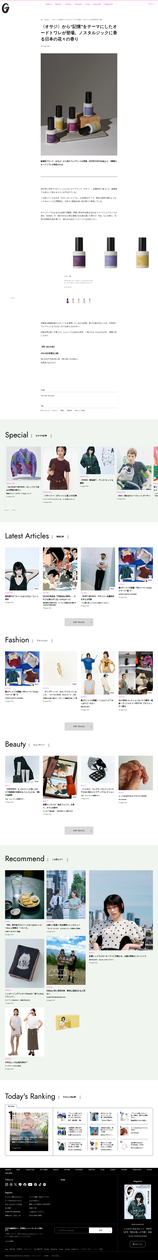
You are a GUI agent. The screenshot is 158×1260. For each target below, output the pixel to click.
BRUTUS (12, 1249)
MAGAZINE (8, 1173)
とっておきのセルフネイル (13, 1200)
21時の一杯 (32, 1208)
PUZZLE (149, 1170)
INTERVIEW (79, 1170)
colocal (67, 1249)
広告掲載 (46, 1256)
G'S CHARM (44, 1170)
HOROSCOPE (137, 1170)
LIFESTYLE (91, 1170)
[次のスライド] (10, 510)
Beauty (47, 19)
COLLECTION (30, 1170)
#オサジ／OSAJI (80, 410)
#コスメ (55, 410)
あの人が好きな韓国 (35, 1215)
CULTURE (67, 1170)
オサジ (58, 161)
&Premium (54, 1249)
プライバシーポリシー (29, 1234)
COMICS (113, 1170)
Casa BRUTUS (38, 1249)
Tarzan (61, 1249)
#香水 (62, 410)
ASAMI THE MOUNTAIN (12, 1212)
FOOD (102, 1170)
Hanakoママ (75, 1249)
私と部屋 (8, 1208)
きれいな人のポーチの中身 (13, 1204)
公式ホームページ (48, 362)
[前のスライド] (7, 510)
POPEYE (19, 1249)
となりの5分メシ (34, 1200)
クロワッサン (28, 1249)
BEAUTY (56, 1170)
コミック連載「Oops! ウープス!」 (39, 1197)
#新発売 (69, 410)
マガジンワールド (36, 1256)
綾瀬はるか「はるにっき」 (13, 1215)
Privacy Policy (55, 1256)
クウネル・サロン (86, 1249)
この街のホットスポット (36, 1212)
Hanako (46, 1249)
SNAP (18, 1170)
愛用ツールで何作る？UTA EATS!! (39, 1204)
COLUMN (124, 1170)
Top (42, 19)
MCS (100, 1249)
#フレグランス (45, 410)
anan (6, 1249)
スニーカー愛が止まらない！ (14, 1197)
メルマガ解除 (9, 1241)
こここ (96, 1249)
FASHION (8, 1170)
